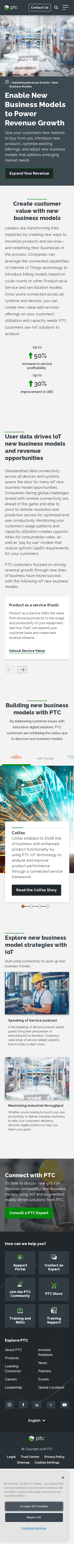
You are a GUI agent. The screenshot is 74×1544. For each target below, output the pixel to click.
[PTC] (37, 1438)
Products (12, 1358)
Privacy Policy (54, 1456)
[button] (22, 669)
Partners (44, 1371)
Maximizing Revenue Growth (30, 82)
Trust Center (30, 1456)
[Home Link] (7, 83)
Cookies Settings (47, 1462)
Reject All (34, 1517)
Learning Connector (13, 1368)
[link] (29, 1213)
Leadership (13, 1387)
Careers (11, 1379)
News (42, 1363)
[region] (34, 1506)
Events (43, 1379)
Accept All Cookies (34, 1506)
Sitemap (23, 1462)
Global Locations (51, 1387)
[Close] (62, 1477)
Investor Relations (45, 1352)
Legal (11, 1456)
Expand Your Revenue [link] (29, 173)
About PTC (13, 1350)
